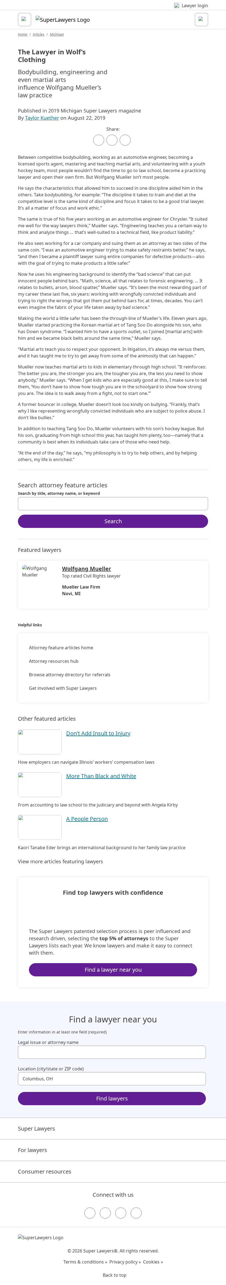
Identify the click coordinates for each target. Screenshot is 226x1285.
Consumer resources (44, 1171)
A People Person (87, 818)
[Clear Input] (201, 503)
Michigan (57, 34)
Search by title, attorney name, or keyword (59, 493)
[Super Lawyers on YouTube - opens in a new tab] (120, 1213)
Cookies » (153, 1262)
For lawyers (32, 1150)
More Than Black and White (101, 776)
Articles (38, 34)
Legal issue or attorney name (48, 1042)
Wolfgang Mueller (86, 568)
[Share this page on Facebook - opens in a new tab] (98, 140)
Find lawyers (112, 1098)
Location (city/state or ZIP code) (51, 1069)
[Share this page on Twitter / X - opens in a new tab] (111, 140)
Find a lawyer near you (113, 969)
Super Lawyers (36, 1128)
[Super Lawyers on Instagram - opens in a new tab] (105, 1213)
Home (22, 34)
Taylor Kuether (42, 117)
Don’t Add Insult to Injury (98, 733)
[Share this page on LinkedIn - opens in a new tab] (125, 140)
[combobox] (113, 503)
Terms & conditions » (85, 1262)
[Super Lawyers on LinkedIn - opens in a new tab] (136, 1213)
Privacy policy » (125, 1262)
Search (113, 521)
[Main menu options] (24, 19)
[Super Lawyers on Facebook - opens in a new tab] (89, 1213)
